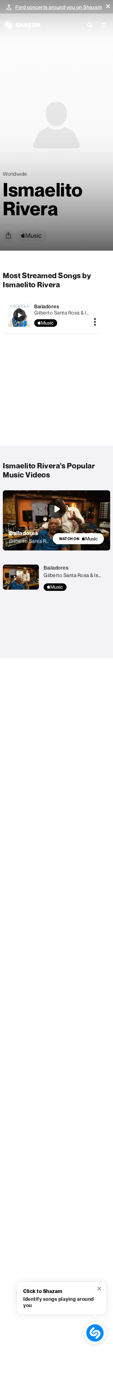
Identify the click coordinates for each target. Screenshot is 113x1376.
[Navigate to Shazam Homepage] (21, 25)
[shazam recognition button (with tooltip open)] (95, 1333)
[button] (108, 6)
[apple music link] (31, 235)
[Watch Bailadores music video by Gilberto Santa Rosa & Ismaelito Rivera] (56, 509)
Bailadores (46, 306)
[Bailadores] (19, 315)
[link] (78, 538)
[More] (95, 322)
